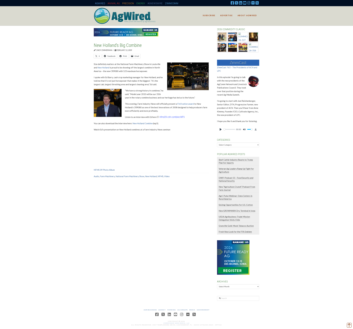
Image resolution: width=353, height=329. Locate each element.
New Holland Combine (143, 123)
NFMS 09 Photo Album (104, 170)
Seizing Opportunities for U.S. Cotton (236, 205)
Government (203, 310)
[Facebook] (232, 3)
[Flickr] (253, 3)
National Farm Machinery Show (130, 176)
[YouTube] (245, 3)
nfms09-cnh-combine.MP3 (172, 117)
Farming (171, 310)
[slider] (229, 129)
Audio (96, 176)
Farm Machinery (107, 176)
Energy (140, 3)
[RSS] (257, 3)
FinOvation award (185, 104)
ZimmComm (171, 3)
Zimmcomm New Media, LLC (177, 323)
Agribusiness (150, 310)
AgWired (100, 3)
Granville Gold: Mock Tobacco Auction (236, 226)
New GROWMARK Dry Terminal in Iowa (237, 211)
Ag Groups (182, 310)
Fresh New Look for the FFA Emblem (235, 231)
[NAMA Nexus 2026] (233, 257)
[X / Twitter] (236, 3)
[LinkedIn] (241, 3)
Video (167, 176)
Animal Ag (114, 3)
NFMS (160, 176)
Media (192, 310)
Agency (162, 310)
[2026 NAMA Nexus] (126, 32)
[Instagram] (249, 3)
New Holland (103, 67)
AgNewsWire (155, 3)
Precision (128, 3)
